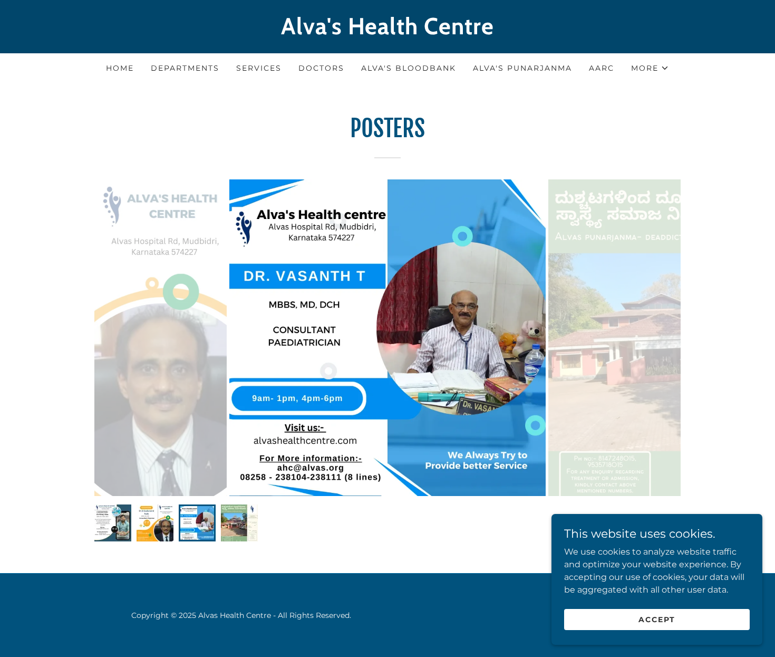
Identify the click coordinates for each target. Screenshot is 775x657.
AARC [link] (601, 68)
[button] (650, 68)
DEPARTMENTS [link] (185, 68)
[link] (387, 31)
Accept (656, 619)
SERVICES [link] (259, 68)
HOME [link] (120, 68)
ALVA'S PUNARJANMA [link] (522, 68)
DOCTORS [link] (321, 68)
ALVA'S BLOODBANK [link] (408, 68)
